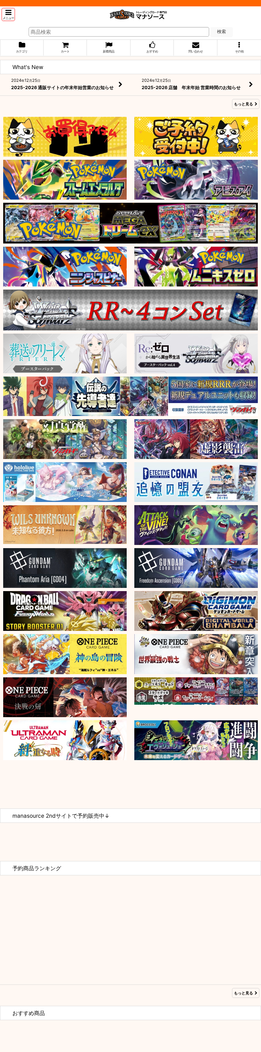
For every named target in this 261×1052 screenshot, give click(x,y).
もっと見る (243, 104)
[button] (8, 14)
